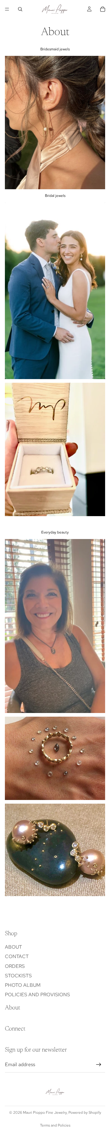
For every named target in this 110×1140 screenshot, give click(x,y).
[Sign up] (98, 1064)
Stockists (18, 975)
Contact (17, 956)
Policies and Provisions (37, 994)
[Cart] (102, 9)
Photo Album (23, 985)
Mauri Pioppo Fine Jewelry (45, 1112)
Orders (15, 966)
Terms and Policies (55, 1125)
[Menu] (7, 9)
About (13, 947)
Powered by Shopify (84, 1112)
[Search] (20, 9)
